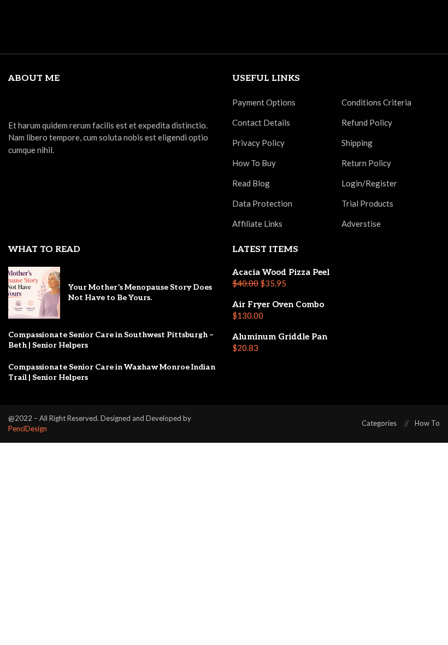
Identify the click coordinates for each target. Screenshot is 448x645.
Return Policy (366, 163)
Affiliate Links (257, 224)
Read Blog (251, 183)
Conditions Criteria (376, 102)
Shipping (357, 143)
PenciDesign (27, 428)
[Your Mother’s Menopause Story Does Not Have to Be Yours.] (34, 293)
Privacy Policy (258, 143)
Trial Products (367, 204)
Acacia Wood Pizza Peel (280, 272)
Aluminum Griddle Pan (279, 337)
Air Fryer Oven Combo (278, 304)
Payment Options (264, 102)
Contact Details (261, 123)
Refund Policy (366, 123)
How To (427, 423)
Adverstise (361, 224)
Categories (379, 423)
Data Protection (262, 204)
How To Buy (254, 163)
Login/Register (369, 183)
